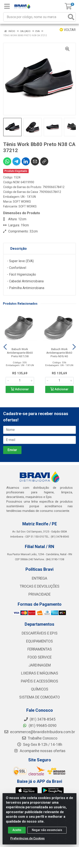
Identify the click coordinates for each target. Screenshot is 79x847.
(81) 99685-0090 (42, 726)
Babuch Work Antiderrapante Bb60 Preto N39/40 (59, 352)
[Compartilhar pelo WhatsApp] (7, 161)
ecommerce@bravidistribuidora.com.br (42, 732)
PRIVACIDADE (39, 594)
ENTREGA (39, 578)
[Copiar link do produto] (44, 161)
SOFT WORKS (22, 201)
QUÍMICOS (39, 689)
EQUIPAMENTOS (39, 641)
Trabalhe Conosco (42, 738)
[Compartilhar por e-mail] (35, 161)
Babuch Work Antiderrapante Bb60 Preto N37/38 (20, 352)
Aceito (16, 830)
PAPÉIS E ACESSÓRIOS (39, 681)
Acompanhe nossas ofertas (42, 751)
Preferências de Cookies (27, 838)
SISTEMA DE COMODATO (39, 697)
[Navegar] (5, 347)
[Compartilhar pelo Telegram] (16, 161)
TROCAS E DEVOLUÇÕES (39, 586)
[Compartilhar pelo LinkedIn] (26, 161)
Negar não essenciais (47, 830)
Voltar (69, 30)
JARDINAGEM (39, 665)
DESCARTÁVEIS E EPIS (40, 633)
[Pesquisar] (71, 17)
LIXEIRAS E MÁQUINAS (39, 673)
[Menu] (7, 6)
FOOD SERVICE (40, 657)
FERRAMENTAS (39, 649)
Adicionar (21, 389)
